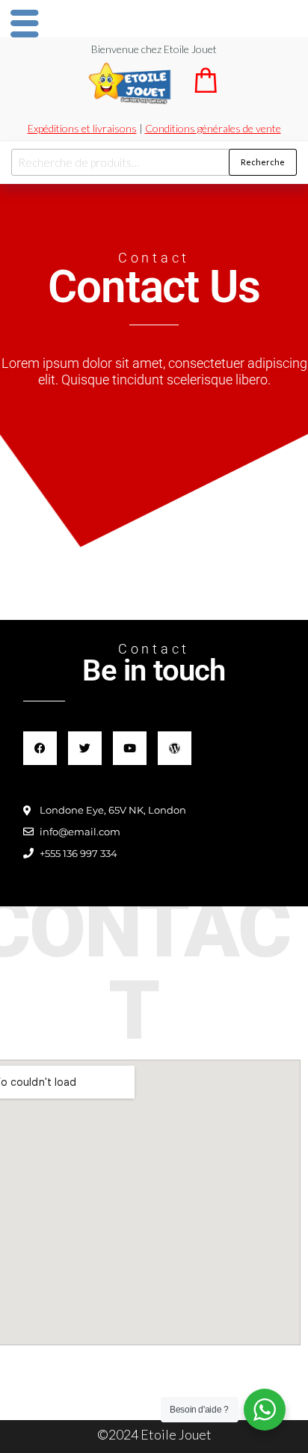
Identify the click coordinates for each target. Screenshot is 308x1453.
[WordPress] (174, 748)
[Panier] (205, 88)
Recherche (263, 162)
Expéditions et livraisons (82, 128)
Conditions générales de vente (213, 128)
